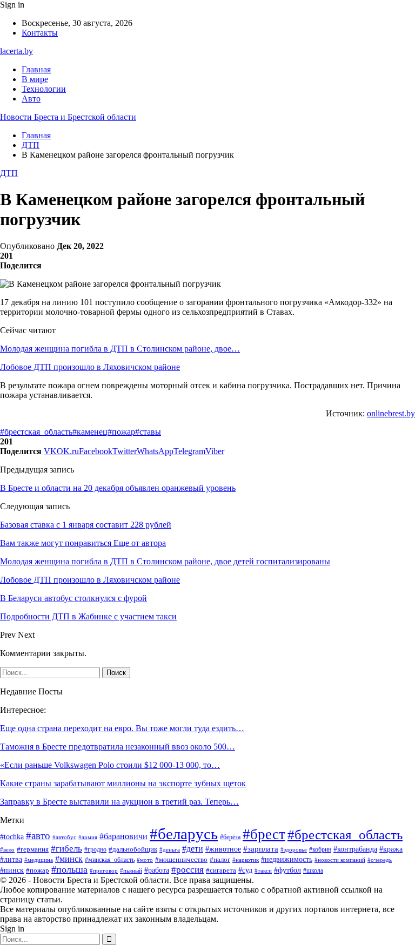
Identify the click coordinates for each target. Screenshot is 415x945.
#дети (192, 848)
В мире (35, 79)
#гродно (95, 849)
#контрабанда (355, 849)
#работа (156, 870)
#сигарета (221, 870)
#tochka (12, 837)
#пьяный (131, 870)
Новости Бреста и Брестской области (68, 117)
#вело (7, 849)
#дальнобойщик (133, 849)
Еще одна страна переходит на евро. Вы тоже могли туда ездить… (122, 728)
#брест (264, 834)
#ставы (148, 431)
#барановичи (123, 836)
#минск (69, 858)
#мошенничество (181, 859)
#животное (223, 849)
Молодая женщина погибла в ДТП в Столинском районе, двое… (120, 348)
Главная (36, 69)
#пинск (12, 870)
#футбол (287, 870)
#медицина (38, 859)
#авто (38, 835)
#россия (187, 870)
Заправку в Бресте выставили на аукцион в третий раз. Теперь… (119, 801)
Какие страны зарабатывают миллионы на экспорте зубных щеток (123, 783)
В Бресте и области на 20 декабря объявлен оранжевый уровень (118, 487)
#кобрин (320, 849)
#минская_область (110, 859)
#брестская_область (36, 431)
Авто (31, 98)
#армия (87, 837)
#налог (220, 859)
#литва (11, 859)
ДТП (9, 173)
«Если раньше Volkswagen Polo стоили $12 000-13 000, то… (110, 765)
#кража (391, 849)
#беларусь (184, 833)
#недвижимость (286, 859)
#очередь (379, 860)
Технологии (44, 88)
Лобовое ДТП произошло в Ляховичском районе (90, 367)
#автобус (64, 837)
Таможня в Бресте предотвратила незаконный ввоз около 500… (117, 746)
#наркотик (245, 859)
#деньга (169, 849)
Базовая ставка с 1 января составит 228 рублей (85, 524)
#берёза (230, 837)
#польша (69, 869)
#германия (33, 849)
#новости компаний (339, 859)
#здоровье (293, 849)
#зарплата (260, 849)
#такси (263, 870)
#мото (145, 859)
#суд (245, 870)
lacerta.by (16, 51)
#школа (313, 870)
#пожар (121, 431)
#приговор (104, 870)
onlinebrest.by (391, 413)
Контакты (40, 32)
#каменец (90, 431)
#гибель (66, 848)
